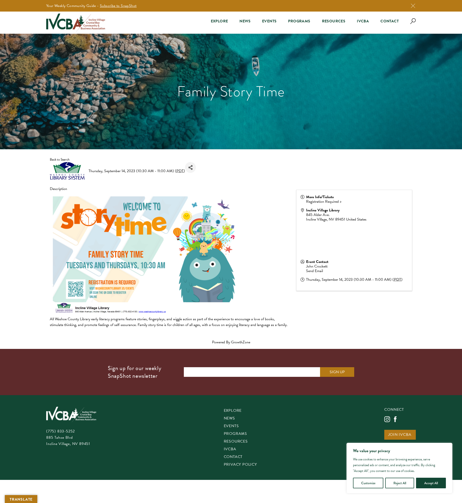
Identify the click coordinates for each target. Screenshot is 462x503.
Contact (389, 21)
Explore (219, 21)
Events (269, 21)
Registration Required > (323, 201)
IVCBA (363, 21)
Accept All (431, 483)
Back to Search (60, 159)
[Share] (190, 167)
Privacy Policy (240, 464)
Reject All (399, 483)
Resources (334, 21)
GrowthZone (240, 342)
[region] (399, 468)
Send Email (314, 271)
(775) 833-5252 (60, 431)
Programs (299, 21)
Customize (368, 483)
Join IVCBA (399, 435)
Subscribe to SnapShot (118, 6)
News (244, 21)
